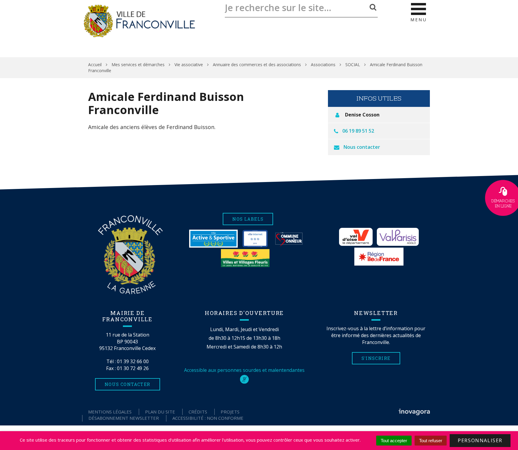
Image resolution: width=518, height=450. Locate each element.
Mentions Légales (110, 412)
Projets (230, 412)
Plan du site (160, 412)
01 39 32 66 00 (133, 361)
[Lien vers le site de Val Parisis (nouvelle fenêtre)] (398, 237)
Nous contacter (362, 147)
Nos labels (247, 219)
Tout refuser (430, 440)
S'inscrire (376, 358)
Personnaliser (480, 440)
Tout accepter (394, 440)
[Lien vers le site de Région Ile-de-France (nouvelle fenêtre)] (378, 257)
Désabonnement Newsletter (123, 418)
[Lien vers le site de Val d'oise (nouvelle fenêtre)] (356, 237)
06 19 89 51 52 (358, 131)
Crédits (198, 412)
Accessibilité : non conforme (207, 418)
